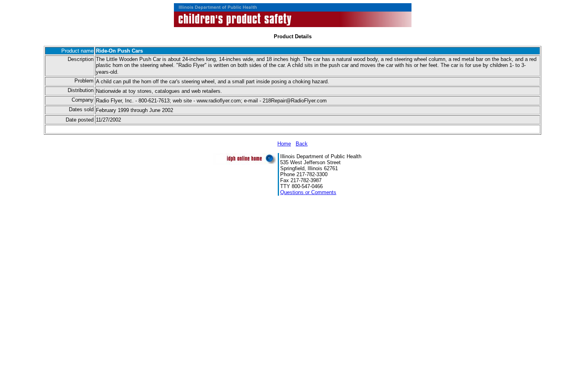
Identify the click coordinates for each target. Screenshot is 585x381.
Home (284, 144)
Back (302, 144)
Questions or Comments (308, 192)
